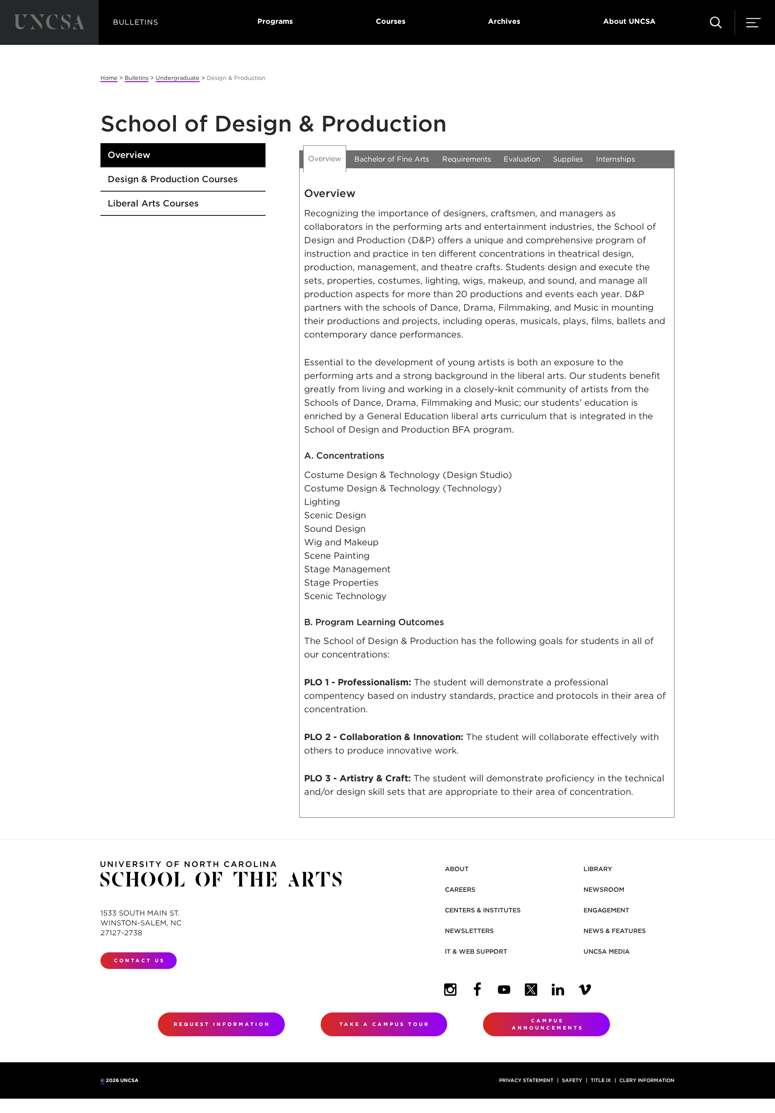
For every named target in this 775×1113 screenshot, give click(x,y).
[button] (716, 22)
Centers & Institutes (483, 910)
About (457, 868)
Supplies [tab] (568, 159)
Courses (390, 21)
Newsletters (469, 930)
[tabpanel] (487, 500)
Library (597, 868)
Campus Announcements (547, 1024)
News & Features (614, 930)
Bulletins (136, 77)
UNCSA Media (606, 951)
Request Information (222, 1024)
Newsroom (603, 889)
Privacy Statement (526, 1080)
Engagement (606, 910)
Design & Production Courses (173, 179)
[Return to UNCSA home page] (221, 874)
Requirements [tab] (466, 159)
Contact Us (139, 960)
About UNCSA (629, 21)
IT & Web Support (476, 951)
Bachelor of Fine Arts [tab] (391, 159)
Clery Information (647, 1080)
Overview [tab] (324, 158)
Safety (572, 1080)
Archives (504, 21)
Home (109, 77)
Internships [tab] (615, 159)
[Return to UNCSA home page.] (49, 22)
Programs (275, 21)
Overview (129, 154)
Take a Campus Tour (385, 1024)
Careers (460, 889)
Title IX (601, 1080)
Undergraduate (178, 77)
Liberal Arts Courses (153, 203)
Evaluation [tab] (522, 159)
